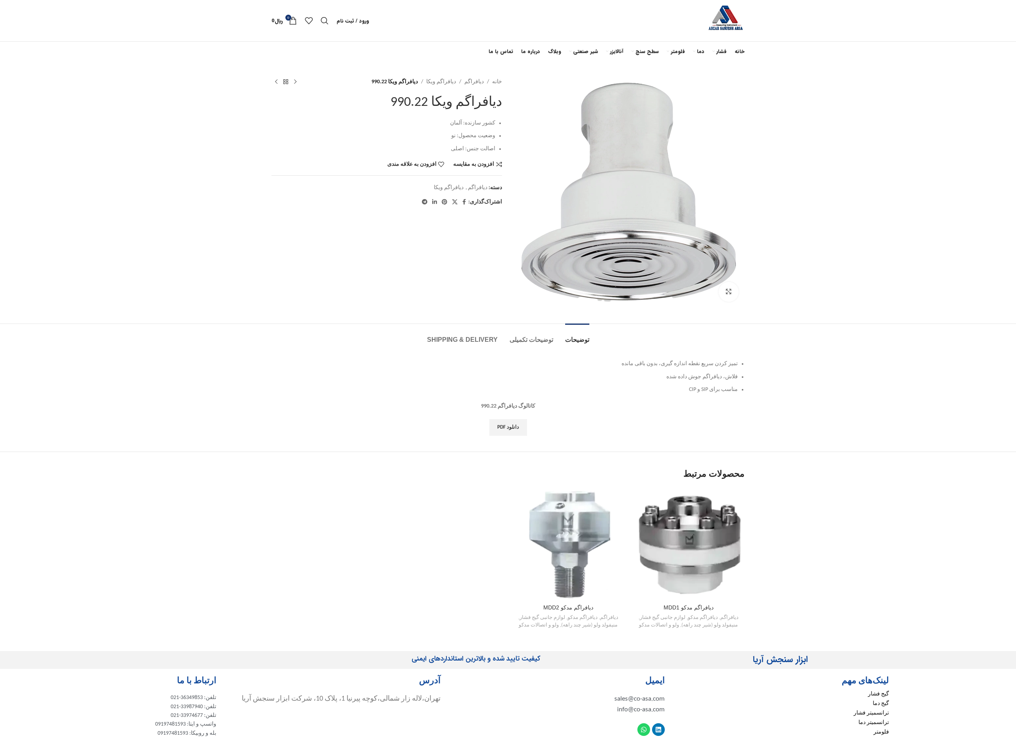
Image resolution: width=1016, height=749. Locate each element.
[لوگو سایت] (726, 20)
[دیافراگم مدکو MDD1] (688, 544)
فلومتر (881, 732)
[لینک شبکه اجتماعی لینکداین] (434, 202)
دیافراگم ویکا (441, 82)
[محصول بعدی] (276, 82)
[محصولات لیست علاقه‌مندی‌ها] (309, 21)
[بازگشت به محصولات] (286, 82)
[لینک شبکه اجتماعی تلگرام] (424, 202)
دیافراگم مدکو (703, 617)
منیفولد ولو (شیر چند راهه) (709, 625)
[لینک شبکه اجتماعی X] (455, 202)
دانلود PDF (508, 427)
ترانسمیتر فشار (871, 713)
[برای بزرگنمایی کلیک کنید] (729, 292)
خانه (497, 82)
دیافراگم (474, 82)
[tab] (577, 336)
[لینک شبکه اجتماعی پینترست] (444, 202)
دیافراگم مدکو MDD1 (689, 607)
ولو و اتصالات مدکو (659, 625)
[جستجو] (325, 21)
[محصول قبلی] (295, 82)
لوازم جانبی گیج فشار (662, 617)
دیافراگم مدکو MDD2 (568, 607)
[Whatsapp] (643, 729)
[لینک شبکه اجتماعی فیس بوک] (464, 202)
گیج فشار (878, 694)
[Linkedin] (658, 729)
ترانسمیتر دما (873, 723)
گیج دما (881, 704)
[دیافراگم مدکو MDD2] (568, 544)
